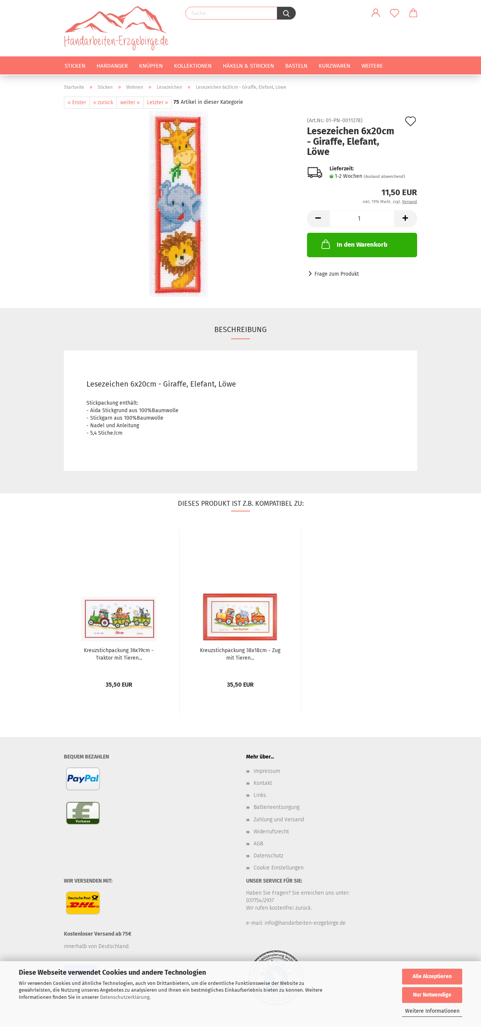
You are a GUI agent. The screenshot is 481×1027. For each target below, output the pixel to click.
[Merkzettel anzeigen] (394, 13)
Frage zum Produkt (337, 274)
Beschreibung (240, 329)
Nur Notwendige (432, 995)
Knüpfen (151, 65)
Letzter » (157, 102)
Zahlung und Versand (279, 819)
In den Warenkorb (362, 245)
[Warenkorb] (413, 13)
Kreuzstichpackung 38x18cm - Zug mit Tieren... (240, 654)
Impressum (267, 771)
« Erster (77, 102)
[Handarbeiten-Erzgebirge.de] (119, 28)
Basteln (296, 65)
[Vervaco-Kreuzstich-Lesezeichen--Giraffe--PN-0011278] (180, 202)
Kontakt (263, 783)
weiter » (130, 102)
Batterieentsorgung (276, 807)
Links (260, 795)
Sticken (75, 65)
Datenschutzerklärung (125, 997)
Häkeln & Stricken (248, 65)
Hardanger (112, 65)
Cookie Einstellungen (279, 868)
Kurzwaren (334, 65)
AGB (258, 843)
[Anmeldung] (375, 13)
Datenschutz (268, 856)
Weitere (372, 65)
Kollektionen (193, 65)
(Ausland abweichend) (384, 176)
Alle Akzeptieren (432, 976)
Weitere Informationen (432, 1011)
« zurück (103, 102)
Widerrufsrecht (271, 831)
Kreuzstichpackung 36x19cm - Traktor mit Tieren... (119, 654)
